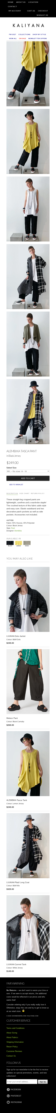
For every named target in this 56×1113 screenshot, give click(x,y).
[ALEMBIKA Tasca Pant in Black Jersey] (28, 74)
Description (12, 493)
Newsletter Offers (37, 38)
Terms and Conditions (15, 1028)
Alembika (18, 531)
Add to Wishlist (16, 484)
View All (13, 38)
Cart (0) (31, 11)
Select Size (11, 468)
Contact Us (11, 1056)
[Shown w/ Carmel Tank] (28, 209)
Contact (12, 6)
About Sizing (11, 1033)
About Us (21, 2)
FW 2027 (12, 34)
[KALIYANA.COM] (28, 25)
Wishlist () (42, 15)
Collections (24, 34)
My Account (15, 11)
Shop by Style (39, 34)
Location (33, 2)
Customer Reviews (14, 1051)
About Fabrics (12, 1037)
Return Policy (38, 493)
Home (10, 2)
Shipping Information (15, 1042)
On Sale (22, 38)
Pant (13, 528)
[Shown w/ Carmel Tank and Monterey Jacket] (28, 345)
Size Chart (24, 493)
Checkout (43, 11)
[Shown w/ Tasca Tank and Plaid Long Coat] (28, 412)
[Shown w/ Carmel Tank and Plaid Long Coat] (28, 277)
